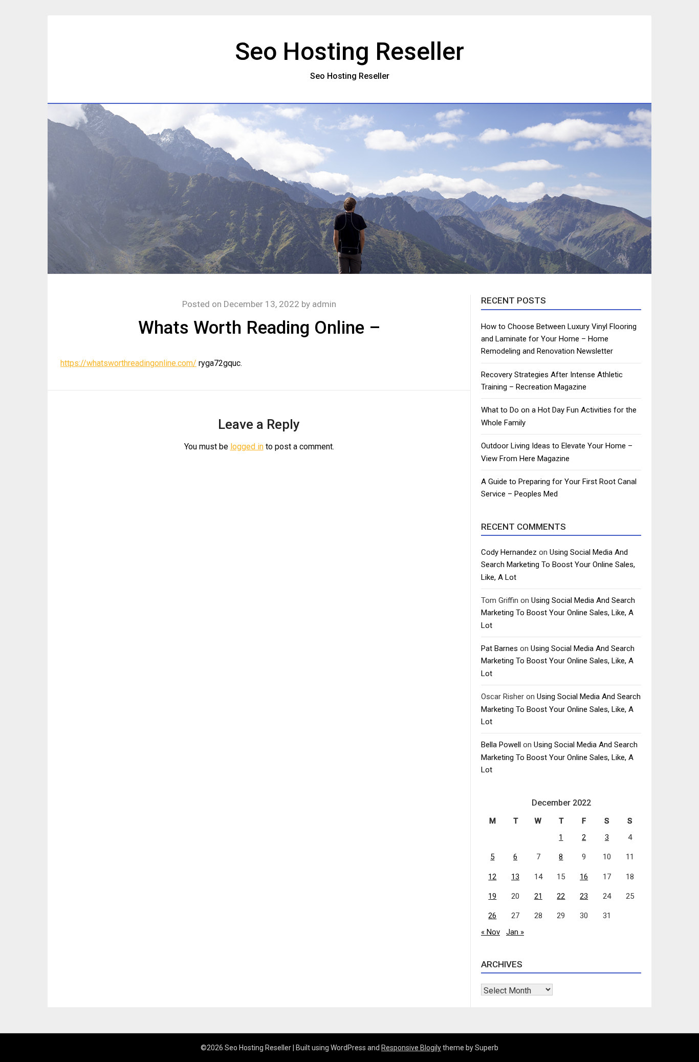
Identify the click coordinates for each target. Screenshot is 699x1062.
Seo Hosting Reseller (349, 51)
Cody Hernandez (509, 552)
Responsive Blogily (411, 1048)
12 (492, 876)
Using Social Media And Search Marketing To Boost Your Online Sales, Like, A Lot (558, 565)
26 (492, 915)
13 (515, 876)
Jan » (515, 932)
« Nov (490, 932)
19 (492, 896)
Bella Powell (501, 744)
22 (561, 896)
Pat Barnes (499, 648)
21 (538, 896)
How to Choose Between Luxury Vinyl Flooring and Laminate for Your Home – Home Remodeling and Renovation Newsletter (559, 339)
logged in (247, 446)
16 (584, 876)
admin (324, 304)
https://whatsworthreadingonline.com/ (128, 363)
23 (584, 896)
